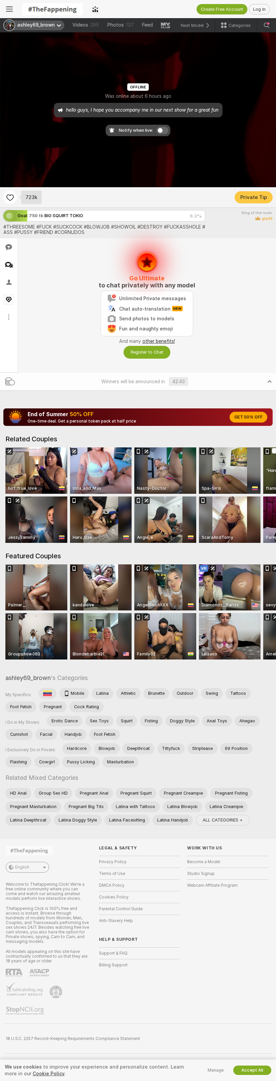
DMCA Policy (112, 885)
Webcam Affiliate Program (212, 885)
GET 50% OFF (248, 417)
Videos (85, 25)
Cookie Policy (48, 1073)
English (22, 867)
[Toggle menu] (9, 9)
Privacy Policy (113, 861)
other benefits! (158, 341)
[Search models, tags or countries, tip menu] (266, 25)
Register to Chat (147, 352)
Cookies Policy (114, 897)
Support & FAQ (113, 953)
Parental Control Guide (121, 909)
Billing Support (113, 965)
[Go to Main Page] (52, 9)
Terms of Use (112, 873)
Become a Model (203, 861)
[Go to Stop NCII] (25, 1011)
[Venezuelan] (47, 693)
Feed (147, 25)
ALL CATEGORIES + (223, 820)
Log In (259, 9)
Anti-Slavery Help (116, 920)
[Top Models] (95, 9)
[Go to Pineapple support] (56, 992)
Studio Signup (201, 873)
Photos (120, 25)
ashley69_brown (28, 677)
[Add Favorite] (10, 197)
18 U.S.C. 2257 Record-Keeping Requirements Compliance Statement (73, 1038)
